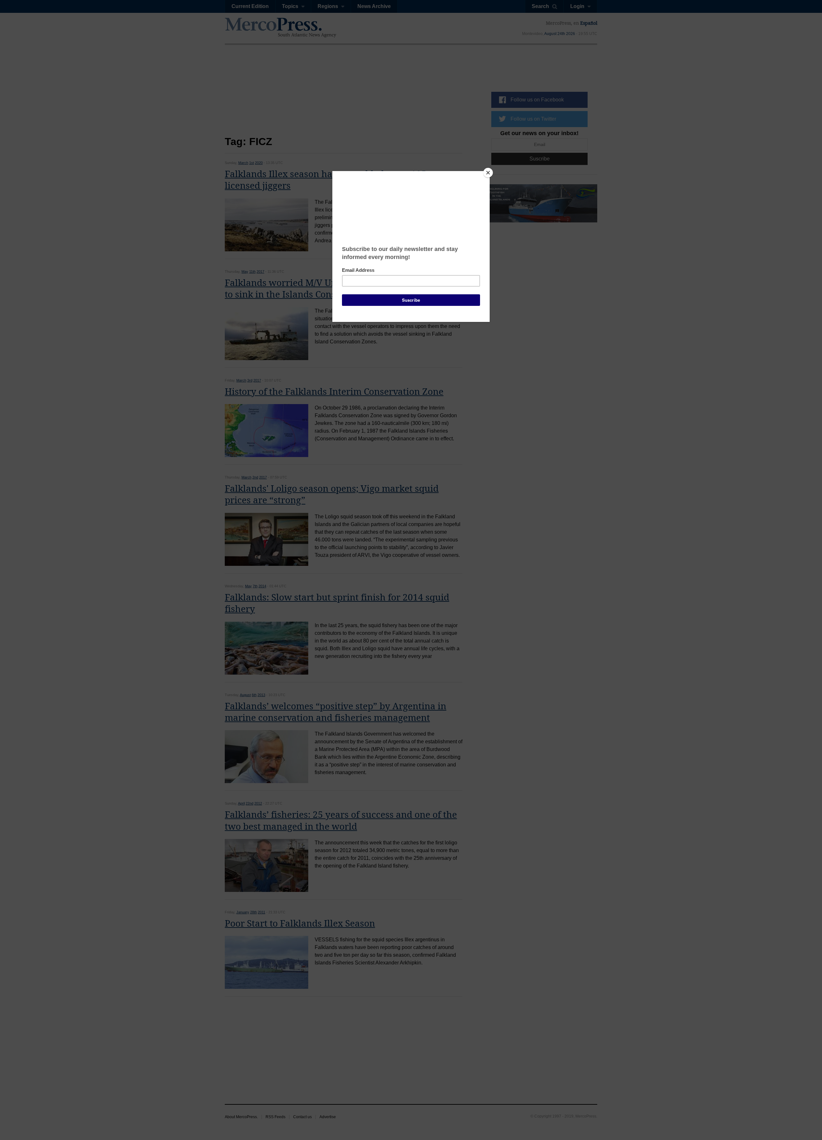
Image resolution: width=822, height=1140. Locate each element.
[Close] (488, 172)
